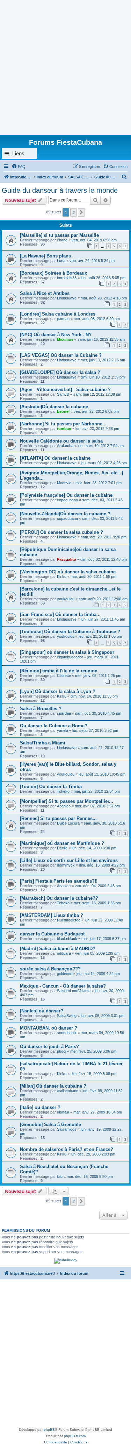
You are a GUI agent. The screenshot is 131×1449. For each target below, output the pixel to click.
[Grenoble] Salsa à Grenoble (50, 1124)
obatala (63, 1112)
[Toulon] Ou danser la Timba (51, 786)
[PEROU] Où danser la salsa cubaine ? (61, 532)
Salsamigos (67, 1129)
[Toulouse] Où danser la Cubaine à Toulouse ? (70, 631)
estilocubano (67, 1091)
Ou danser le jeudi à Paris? (49, 1046)
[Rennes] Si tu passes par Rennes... (58, 818)
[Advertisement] (65, 65)
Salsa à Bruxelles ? (40, 708)
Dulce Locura (68, 823)
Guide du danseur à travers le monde (60, 190)
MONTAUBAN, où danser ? (48, 1028)
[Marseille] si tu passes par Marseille (59, 235)
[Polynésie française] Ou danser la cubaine (66, 495)
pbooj (61, 1051)
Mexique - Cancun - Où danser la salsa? (63, 986)
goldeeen (64, 973)
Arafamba (65, 446)
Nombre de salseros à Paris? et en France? (66, 1149)
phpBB (49, 1430)
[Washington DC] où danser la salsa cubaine (68, 571)
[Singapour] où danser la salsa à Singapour (67, 652)
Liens (18, 153)
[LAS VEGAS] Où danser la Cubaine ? (61, 355)
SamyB (63, 394)
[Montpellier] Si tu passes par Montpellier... (66, 801)
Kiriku (61, 576)
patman (63, 319)
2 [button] (73, 212)
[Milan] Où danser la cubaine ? (53, 1086)
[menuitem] (19, 166)
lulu (60, 1176)
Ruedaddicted (68, 920)
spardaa (64, 713)
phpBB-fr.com (75, 1436)
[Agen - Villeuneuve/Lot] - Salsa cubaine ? (65, 389)
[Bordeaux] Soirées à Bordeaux (53, 273)
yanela (62, 730)
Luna (61, 261)
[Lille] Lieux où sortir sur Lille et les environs (69, 860)
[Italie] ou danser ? (40, 1107)
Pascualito (66, 559)
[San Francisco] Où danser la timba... (60, 614)
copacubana (67, 500)
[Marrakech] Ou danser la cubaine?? (59, 898)
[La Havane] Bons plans (45, 256)
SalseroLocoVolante (73, 991)
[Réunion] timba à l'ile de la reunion (58, 670)
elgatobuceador (70, 657)
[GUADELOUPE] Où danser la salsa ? (60, 372)
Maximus (65, 339)
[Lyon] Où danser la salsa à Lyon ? (57, 691)
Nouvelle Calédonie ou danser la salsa (61, 441)
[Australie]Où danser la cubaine (54, 406)
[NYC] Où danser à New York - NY (56, 334)
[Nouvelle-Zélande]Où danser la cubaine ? (65, 513)
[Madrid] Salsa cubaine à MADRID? (57, 948)
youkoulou (65, 599)
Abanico (64, 806)
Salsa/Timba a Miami (42, 742)
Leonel (63, 411)
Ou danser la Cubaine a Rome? (53, 725)
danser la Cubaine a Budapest (52, 933)
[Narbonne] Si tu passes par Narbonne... (63, 423)
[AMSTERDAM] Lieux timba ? (51, 915)
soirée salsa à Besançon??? (50, 968)
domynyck (66, 865)
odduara (64, 953)
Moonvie (64, 483)
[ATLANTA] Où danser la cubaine (55, 458)
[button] (81, 212)
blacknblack (67, 938)
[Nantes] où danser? (41, 1010)
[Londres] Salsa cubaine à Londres (57, 314)
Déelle (62, 848)
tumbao (64, 428)
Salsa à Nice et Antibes (45, 293)
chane (62, 240)
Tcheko (63, 791)
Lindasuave (67, 298)
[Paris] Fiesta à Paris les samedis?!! (58, 881)
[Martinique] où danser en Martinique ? (62, 843)
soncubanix (67, 1033)
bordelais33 (67, 278)
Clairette (64, 675)
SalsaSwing (67, 1015)
